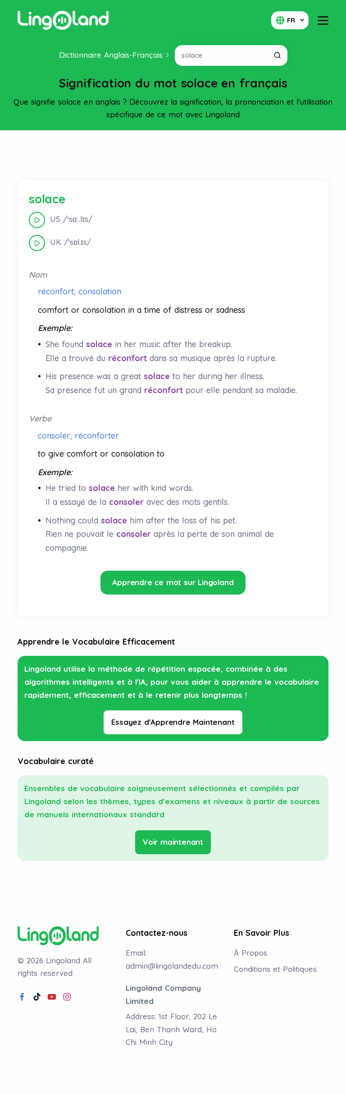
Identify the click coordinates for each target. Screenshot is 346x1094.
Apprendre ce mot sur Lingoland (172, 582)
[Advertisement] (173, 155)
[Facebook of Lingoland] (22, 997)
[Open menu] (323, 20)
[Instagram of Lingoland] (67, 997)
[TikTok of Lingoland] (37, 997)
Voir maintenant (173, 842)
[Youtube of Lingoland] (51, 997)
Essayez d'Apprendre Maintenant (172, 722)
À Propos (250, 952)
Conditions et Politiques (275, 969)
